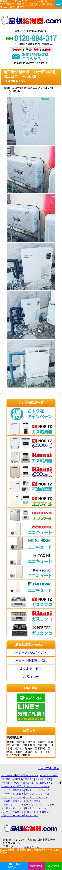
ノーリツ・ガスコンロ (12, 808)
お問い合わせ (31, 812)
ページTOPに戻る (48, 768)
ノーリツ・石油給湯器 (12, 793)
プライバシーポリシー (12, 815)
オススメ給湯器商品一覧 (26, 783)
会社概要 (44, 812)
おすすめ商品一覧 (31, 402)
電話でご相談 (14, 865)
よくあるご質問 (31, 668)
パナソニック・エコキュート (15, 804)
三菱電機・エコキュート (13, 801)
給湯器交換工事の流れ (31, 660)
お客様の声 (31, 676)
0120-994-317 (31, 846)
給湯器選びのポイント (31, 652)
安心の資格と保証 (49, 775)
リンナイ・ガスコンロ (36, 808)
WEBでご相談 (36, 866)
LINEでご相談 (53, 866)
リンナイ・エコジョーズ (37, 790)
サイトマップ (31, 815)
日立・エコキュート (37, 801)
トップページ (8, 775)
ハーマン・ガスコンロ (12, 812)
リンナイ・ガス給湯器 (12, 790)
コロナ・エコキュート (36, 797)
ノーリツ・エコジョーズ (37, 786)
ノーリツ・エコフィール (37, 793)
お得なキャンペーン (50, 783)
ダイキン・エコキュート (44, 804)
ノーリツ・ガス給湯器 (12, 786)
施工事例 (5, 779)
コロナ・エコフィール (12, 797)
